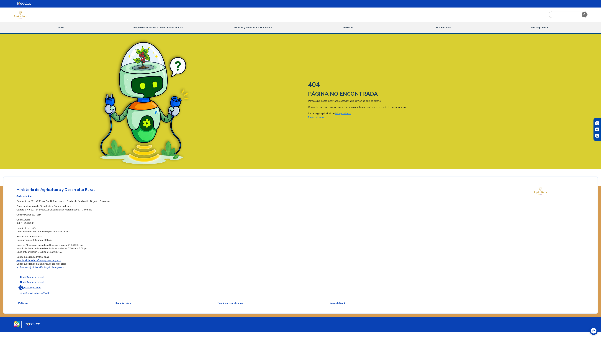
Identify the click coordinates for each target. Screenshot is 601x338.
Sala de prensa (539, 27)
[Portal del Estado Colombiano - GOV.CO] (24, 4)
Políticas (23, 303)
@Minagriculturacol (33, 277)
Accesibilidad (337, 303)
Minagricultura (343, 113)
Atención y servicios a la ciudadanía (253, 27)
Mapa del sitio (316, 117)
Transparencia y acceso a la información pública (157, 27)
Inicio (61, 27)
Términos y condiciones (230, 303)
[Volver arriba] (593, 330)
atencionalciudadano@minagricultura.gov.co (38, 260)
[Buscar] (584, 14)
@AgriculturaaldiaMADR (37, 293)
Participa (348, 27)
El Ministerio (443, 27)
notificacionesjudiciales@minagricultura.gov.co (40, 267)
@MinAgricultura (32, 287)
